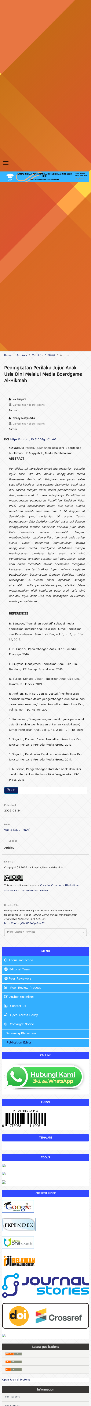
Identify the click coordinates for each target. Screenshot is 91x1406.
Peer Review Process (25, 988)
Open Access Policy (23, 1015)
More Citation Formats (21, 932)
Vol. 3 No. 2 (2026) (43, 355)
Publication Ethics (18, 1043)
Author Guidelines (21, 997)
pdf (12, 790)
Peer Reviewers (20, 979)
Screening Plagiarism (20, 1034)
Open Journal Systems (16, 1379)
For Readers (12, 1397)
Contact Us (17, 1006)
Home (7, 355)
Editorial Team (19, 970)
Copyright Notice (21, 1025)
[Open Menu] (6, 163)
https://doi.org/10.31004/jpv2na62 (33, 439)
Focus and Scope (21, 961)
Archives (22, 355)
